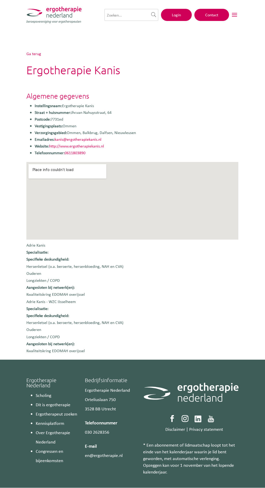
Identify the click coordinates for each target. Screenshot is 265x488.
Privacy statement (206, 429)
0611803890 (75, 153)
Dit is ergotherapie (53, 404)
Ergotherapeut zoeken (56, 414)
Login (176, 15)
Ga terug (33, 53)
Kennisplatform (50, 423)
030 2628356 (97, 432)
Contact (211, 15)
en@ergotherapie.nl (104, 455)
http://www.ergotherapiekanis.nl (76, 146)
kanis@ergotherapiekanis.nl (78, 139)
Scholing (43, 395)
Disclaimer (175, 429)
